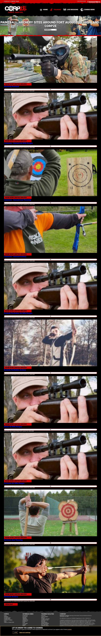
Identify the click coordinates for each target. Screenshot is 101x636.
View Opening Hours (81, 1)
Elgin (24, 622)
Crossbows (44, 622)
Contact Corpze (8, 620)
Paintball (43, 615)
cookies (69, 629)
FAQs (5, 621)
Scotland (25, 623)
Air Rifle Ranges (45, 623)
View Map (9, 604)
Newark (24, 617)
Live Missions (72, 10)
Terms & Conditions (9, 622)
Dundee (24, 624)
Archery (43, 621)
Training (57, 10)
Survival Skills (45, 625)
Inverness (25, 621)
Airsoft (43, 617)
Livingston (25, 620)
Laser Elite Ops (44, 620)
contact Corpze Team (11, 1)
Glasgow (25, 616)
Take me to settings (24, 632)
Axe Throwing (44, 624)
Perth (24, 625)
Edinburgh (25, 615)
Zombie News (89, 10)
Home (45, 10)
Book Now (16, 84)
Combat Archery (45, 619)
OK (15, 632)
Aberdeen (25, 619)
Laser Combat (44, 616)
